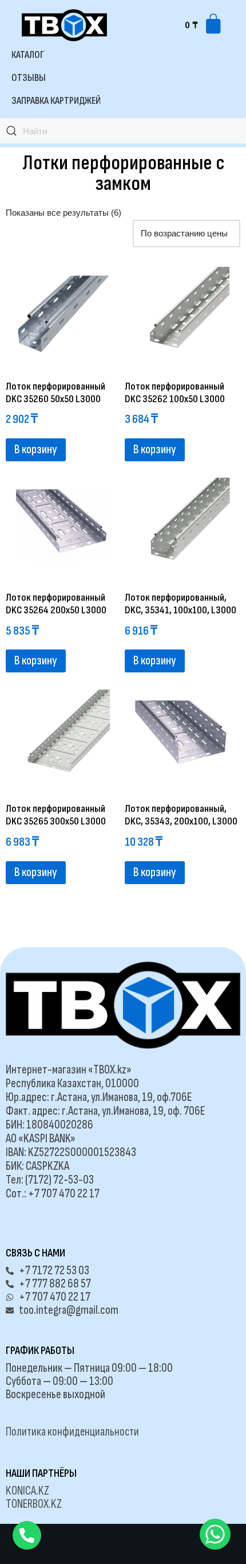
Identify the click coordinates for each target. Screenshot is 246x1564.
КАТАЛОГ (27, 55)
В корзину (35, 449)
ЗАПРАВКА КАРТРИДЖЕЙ (56, 101)
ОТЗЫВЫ (28, 78)
